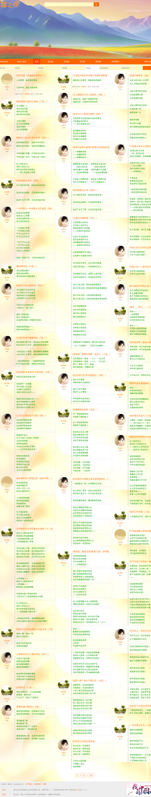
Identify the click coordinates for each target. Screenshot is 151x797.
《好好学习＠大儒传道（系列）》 (30, 285)
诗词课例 (115, 61)
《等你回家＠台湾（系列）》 (28, 180)
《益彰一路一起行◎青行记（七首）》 (89, 680)
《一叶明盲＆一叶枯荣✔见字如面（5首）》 (35, 208)
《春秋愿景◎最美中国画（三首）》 (31, 101)
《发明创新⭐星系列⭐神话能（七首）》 (34, 371)
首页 (37, 61)
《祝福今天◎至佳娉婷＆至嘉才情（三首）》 (36, 629)
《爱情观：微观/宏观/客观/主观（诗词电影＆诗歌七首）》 (98, 551)
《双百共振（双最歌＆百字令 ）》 (31, 75)
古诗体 (66, 61)
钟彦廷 (27, 94)
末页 (91, 775)
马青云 (6, 87)
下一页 (82, 775)
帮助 (44, 784)
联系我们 (37, 784)
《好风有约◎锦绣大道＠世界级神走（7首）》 (93, 478)
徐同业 (84, 86)
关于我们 (29, 784)
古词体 (82, 61)
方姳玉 (120, 87)
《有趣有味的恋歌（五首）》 (85, 409)
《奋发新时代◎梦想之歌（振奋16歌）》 (34, 478)
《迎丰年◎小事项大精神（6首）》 (87, 113)
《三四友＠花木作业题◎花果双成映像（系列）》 (94, 75)
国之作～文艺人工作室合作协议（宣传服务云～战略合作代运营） (37, 794)
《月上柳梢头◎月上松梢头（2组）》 (88, 94)
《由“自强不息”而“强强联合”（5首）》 (89, 375)
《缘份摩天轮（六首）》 (26, 266)
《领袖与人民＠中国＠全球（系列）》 (33, 137)
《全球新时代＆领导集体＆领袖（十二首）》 (36, 528)
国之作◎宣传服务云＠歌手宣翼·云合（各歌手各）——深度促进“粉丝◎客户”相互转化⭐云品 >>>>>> (51, 789)
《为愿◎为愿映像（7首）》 (84, 217)
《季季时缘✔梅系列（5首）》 (29, 706)
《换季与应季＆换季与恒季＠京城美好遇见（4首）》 (96, 147)
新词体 (98, 61)
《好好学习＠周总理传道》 (84, 741)
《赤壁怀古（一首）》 (25, 687)
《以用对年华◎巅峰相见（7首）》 (31, 337)
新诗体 (50, 61)
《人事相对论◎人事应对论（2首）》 (32, 653)
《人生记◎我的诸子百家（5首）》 (31, 415)
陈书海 (63, 87)
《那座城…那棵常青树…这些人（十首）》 (91, 353)
